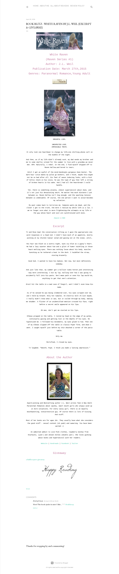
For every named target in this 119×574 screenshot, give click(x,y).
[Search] (91, 6)
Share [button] (28, 489)
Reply (35, 508)
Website (44, 443)
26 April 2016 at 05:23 (51, 501)
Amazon (57, 218)
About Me (44, 6)
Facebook (65, 443)
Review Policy (77, 6)
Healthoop (69, 504)
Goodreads (54, 443)
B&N (63, 218)
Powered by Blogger (61, 563)
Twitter (75, 443)
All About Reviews (59, 6)
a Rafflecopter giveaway (35, 460)
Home (36, 6)
